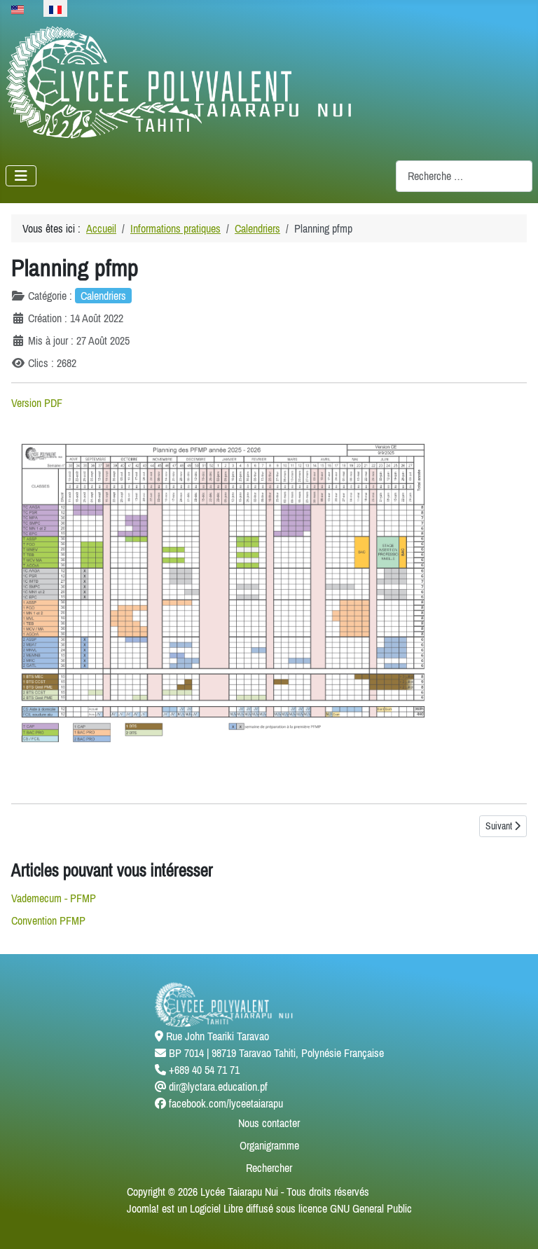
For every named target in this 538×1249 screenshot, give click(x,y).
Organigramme (269, 1145)
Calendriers (103, 295)
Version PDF (36, 402)
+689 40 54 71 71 (204, 1069)
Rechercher (269, 1167)
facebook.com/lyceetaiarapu (226, 1103)
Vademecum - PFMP (53, 898)
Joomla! (143, 1208)
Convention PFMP (48, 920)
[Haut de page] (513, 1223)
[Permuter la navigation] (21, 175)
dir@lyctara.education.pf (218, 1086)
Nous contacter (269, 1123)
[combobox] (464, 176)
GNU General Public (371, 1208)
